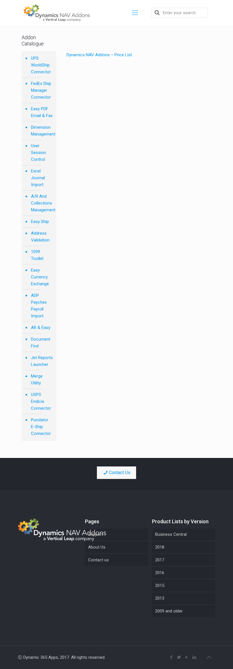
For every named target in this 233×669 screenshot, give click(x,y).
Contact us (98, 559)
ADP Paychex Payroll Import (39, 305)
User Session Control (38, 152)
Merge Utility (37, 379)
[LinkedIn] (194, 657)
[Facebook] (171, 657)
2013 (159, 598)
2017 (159, 559)
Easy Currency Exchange (40, 277)
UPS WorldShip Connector (41, 65)
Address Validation (40, 237)
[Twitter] (179, 657)
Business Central (171, 534)
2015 (159, 585)
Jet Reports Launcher (42, 361)
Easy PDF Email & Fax (42, 112)
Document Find (40, 343)
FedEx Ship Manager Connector (41, 90)
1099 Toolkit (37, 255)
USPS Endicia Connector (41, 401)
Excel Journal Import (38, 177)
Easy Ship (40, 221)
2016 (159, 572)
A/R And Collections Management (42, 203)
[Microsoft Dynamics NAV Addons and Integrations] (57, 13)
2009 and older (169, 611)
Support (95, 534)
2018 (159, 547)
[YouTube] (187, 657)
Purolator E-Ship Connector (41, 426)
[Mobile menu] (135, 13)
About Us (96, 547)
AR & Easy (40, 327)
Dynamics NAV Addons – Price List (99, 54)
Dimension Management (42, 131)
